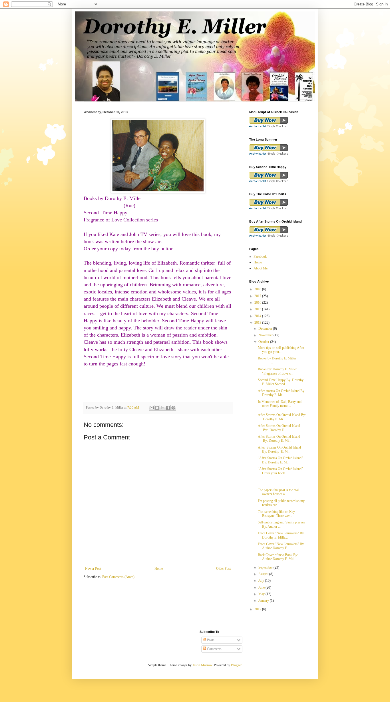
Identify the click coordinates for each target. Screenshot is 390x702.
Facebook (260, 257)
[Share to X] (162, 408)
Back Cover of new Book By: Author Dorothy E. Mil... (278, 557)
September (266, 567)
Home (158, 569)
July (261, 581)
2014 (258, 316)
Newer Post (93, 569)
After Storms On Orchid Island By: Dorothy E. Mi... (282, 417)
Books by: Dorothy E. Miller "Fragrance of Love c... (277, 371)
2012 (258, 609)
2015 (258, 309)
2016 (258, 303)
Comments (214, 649)
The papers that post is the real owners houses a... (278, 492)
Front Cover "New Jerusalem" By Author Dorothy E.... (281, 546)
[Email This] (151, 408)
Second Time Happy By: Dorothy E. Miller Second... (280, 382)
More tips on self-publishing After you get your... (281, 350)
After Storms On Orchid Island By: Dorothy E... (280, 428)
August (263, 574)
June (262, 587)
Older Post (223, 569)
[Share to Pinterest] (173, 408)
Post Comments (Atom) (118, 577)
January (264, 601)
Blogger (236, 665)
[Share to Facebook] (168, 408)
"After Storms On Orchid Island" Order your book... (280, 471)
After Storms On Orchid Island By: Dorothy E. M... (279, 449)
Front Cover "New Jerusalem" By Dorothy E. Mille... (281, 535)
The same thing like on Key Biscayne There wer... (276, 514)
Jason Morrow (202, 665)
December (265, 329)
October (264, 342)
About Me (261, 268)
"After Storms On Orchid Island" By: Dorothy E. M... (280, 460)
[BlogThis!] (157, 408)
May (262, 594)
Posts (210, 640)
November (266, 335)
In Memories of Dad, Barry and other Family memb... (279, 404)
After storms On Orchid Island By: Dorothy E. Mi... (281, 393)
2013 (258, 323)
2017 (258, 296)
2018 (258, 289)
